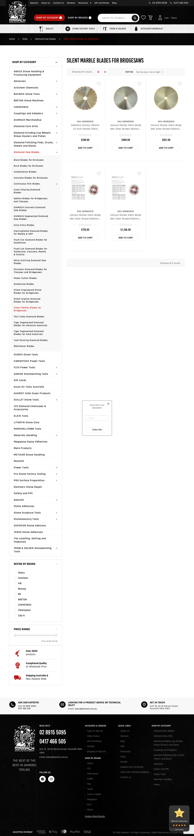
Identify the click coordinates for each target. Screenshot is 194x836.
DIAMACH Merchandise (28, 120)
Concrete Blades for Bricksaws (31, 177)
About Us (45, 3)
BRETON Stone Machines (29, 100)
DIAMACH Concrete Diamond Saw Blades (29, 209)
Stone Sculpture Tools (27, 512)
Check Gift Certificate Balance (134, 772)
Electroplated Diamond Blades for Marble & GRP (31, 232)
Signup (174, 18)
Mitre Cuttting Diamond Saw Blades (30, 262)
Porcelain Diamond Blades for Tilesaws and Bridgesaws (30, 271)
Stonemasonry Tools (26, 519)
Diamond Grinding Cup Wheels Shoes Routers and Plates (32, 134)
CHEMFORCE (21, 107)
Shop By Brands (78, 17)
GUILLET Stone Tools (26, 399)
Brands (123, 761)
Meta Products (23, 448)
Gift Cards (20, 380)
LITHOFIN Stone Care (26, 422)
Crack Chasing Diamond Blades (27, 191)
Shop (24, 39)
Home (12, 39)
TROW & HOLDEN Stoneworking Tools (33, 549)
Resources (83, 3)
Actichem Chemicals (26, 87)
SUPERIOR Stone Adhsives (30, 525)
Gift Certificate (101, 3)
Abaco (90, 763)
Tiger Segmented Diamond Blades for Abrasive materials (30, 324)
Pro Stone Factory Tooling (30, 474)
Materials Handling (25, 435)
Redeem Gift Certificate (131, 767)
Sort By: (129, 71)
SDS (122, 746)
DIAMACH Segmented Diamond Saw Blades (31, 218)
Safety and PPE (23, 493)
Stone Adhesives (24, 506)
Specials (34, 3)
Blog (114, 3)
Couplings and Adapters (28, 113)
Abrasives (20, 81)
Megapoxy (92, 799)
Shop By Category (47, 17)
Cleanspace (92, 773)
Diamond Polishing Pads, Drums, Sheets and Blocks (34, 144)
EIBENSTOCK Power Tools (29, 361)
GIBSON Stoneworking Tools (31, 374)
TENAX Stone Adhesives (28, 532)
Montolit (19, 461)
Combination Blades (25, 171)
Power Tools (21, 467)
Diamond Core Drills (26, 126)
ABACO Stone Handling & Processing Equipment (29, 73)
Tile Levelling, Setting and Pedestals (30, 540)
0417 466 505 (180, 3)
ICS (88, 768)
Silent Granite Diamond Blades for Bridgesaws (27, 300)
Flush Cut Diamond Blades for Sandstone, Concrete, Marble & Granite (30, 251)
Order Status (93, 736)
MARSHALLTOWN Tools (27, 428)
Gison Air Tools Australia (29, 387)
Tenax (90, 789)
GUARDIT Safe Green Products (32, 393)
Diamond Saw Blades (45, 39)
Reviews (71, 3)
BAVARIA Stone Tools (27, 94)
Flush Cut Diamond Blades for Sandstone (30, 241)
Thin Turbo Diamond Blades (29, 316)
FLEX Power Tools (24, 367)
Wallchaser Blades (24, 346)
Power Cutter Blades (25, 278)
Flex (89, 784)
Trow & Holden (94, 794)
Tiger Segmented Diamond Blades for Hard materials (29, 333)
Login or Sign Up (95, 731)
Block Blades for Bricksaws (29, 160)
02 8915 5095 (159, 3)
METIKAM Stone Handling (29, 454)
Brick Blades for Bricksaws (28, 166)
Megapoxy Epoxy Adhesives (31, 441)
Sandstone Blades (24, 284)
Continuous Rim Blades (27, 183)
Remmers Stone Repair (28, 487)
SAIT (89, 804)
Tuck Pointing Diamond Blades (31, 340)
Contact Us (58, 3)
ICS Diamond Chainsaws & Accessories (30, 407)
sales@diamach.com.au (86, 708)
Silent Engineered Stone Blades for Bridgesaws (27, 291)
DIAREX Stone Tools (26, 354)
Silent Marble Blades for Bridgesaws (27, 309)
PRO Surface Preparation (29, 480)
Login (166, 18)
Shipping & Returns (96, 751)
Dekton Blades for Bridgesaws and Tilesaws (31, 200)
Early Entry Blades (24, 225)
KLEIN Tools (21, 416)
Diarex (90, 809)
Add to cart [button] (85, 148)
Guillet (90, 778)
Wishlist (91, 746)
